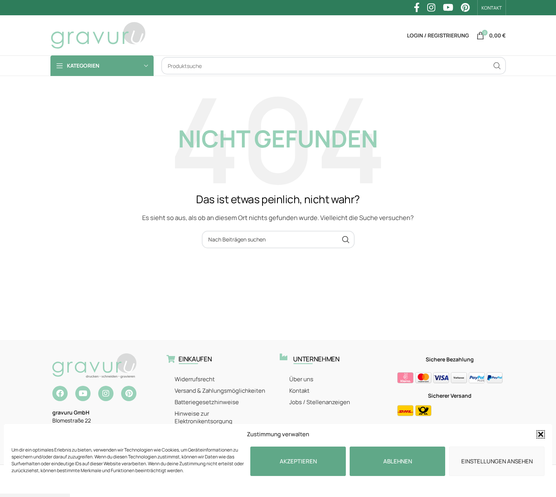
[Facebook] (60, 393)
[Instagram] (105, 393)
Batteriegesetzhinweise (207, 402)
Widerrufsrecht (195, 379)
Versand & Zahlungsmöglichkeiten (220, 391)
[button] (541, 434)
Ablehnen (397, 461)
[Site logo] (98, 35)
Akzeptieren (298, 461)
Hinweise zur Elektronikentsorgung (203, 417)
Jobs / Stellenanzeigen (319, 402)
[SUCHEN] (497, 65)
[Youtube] (83, 393)
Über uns (301, 379)
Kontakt (299, 391)
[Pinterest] (128, 393)
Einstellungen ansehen (497, 461)
